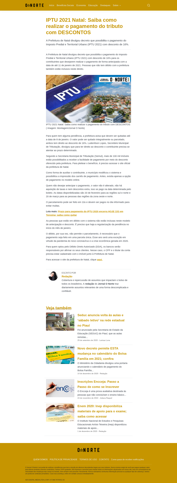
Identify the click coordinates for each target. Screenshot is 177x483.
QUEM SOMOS (40, 459)
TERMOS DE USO (88, 459)
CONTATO (104, 459)
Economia (81, 5)
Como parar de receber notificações (127, 459)
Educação (93, 5)
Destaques (105, 5)
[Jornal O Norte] (34, 5)
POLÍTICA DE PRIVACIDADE (63, 459)
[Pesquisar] (148, 5)
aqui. (99, 259)
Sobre (115, 5)
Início (51, 5)
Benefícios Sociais (65, 5)
